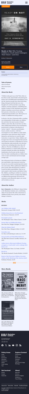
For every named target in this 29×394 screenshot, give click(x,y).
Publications (18, 354)
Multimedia (18, 357)
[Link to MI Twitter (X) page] (6, 346)
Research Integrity (19, 375)
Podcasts (17, 359)
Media (3, 88)
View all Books (6, 6)
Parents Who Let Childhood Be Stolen (11, 222)
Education (3, 359)
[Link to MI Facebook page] (2, 346)
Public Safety (4, 364)
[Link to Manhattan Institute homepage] (8, 335)
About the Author (6, 86)
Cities (2, 354)
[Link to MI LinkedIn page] (10, 346)
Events (3, 372)
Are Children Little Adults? (8, 208)
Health (3, 362)
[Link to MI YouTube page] (13, 345)
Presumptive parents (6, 218)
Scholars (17, 374)
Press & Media (18, 379)
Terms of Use (4, 385)
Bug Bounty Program (23, 385)
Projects (17, 361)
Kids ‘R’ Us (4, 251)
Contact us (17, 377)
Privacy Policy (10, 385)
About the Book (5, 84)
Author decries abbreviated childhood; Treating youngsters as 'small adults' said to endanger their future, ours (14, 245)
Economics (4, 357)
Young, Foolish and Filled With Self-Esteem (12, 236)
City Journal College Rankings (20, 363)
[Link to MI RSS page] (20, 346)
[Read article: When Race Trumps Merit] (21, 281)
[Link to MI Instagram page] (17, 346)
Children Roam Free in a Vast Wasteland (12, 213)
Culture (3, 47)
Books (16, 356)
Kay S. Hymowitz (7, 58)
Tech (2, 365)
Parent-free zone (5, 232)
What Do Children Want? (8, 227)
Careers (3, 374)
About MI (17, 372)
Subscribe (3, 375)
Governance (4, 361)
